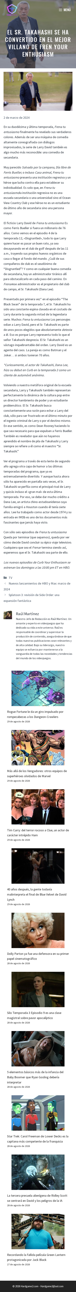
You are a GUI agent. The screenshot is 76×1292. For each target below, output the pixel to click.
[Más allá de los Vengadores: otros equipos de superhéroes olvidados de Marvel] (38, 763)
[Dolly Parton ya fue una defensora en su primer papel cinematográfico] (38, 945)
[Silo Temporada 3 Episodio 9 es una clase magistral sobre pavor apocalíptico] (38, 1004)
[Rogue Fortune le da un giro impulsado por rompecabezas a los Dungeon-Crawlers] (38, 703)
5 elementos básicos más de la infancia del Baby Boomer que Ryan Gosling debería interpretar (35, 1077)
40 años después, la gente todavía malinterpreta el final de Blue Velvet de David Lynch (36, 894)
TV (10, 578)
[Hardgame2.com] (12, 10)
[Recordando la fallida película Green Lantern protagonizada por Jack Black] (38, 1246)
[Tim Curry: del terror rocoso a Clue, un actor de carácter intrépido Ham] (38, 822)
